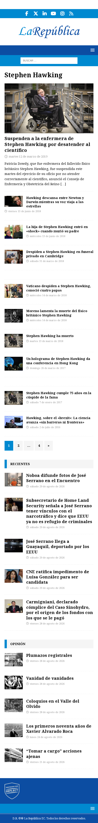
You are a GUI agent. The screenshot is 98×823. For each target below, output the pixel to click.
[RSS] (71, 13)
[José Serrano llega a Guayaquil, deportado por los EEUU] (14, 545)
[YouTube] (53, 13)
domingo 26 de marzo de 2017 (47, 368)
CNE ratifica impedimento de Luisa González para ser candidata (57, 577)
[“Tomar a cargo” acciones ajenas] (14, 755)
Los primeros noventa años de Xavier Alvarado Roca (58, 728)
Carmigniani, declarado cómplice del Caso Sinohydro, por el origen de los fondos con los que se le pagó (59, 609)
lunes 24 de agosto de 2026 (46, 737)
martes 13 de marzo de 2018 (46, 341)
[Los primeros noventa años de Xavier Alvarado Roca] (14, 730)
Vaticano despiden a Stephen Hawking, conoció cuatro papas (58, 288)
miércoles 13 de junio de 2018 (47, 236)
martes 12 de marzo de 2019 (28, 156)
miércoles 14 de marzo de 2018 (48, 295)
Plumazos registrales (49, 655)
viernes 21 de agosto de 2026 (47, 762)
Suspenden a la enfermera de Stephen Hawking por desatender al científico (47, 144)
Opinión (17, 644)
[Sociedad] (14, 291)
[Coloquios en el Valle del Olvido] (14, 705)
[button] (92, 49)
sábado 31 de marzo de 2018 (47, 261)
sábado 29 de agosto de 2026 (47, 486)
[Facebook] (27, 13)
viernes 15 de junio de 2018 (24, 211)
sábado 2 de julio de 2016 (45, 427)
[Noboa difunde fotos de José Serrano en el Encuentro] (14, 479)
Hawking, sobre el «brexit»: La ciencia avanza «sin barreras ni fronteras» (58, 420)
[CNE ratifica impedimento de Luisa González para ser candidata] (14, 576)
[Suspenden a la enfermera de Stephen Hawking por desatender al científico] (49, 108)
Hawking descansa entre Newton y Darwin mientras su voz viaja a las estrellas (55, 202)
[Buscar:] (49, 60)
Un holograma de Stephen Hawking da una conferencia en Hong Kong (58, 361)
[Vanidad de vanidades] (14, 682)
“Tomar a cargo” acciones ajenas (54, 753)
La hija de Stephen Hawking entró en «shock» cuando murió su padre (57, 229)
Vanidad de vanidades (50, 678)
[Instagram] (62, 13)
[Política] (14, 316)
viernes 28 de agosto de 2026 (47, 623)
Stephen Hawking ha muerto (50, 336)
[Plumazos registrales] (14, 659)
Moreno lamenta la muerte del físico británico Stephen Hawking (56, 313)
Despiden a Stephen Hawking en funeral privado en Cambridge (59, 254)
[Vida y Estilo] (14, 201)
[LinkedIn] (45, 13)
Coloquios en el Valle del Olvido (52, 703)
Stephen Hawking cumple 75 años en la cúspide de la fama (58, 395)
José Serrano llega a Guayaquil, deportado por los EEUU (57, 547)
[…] (63, 184)
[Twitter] (36, 13)
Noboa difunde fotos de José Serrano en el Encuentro (56, 478)
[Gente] (14, 231)
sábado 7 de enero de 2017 (46, 402)
